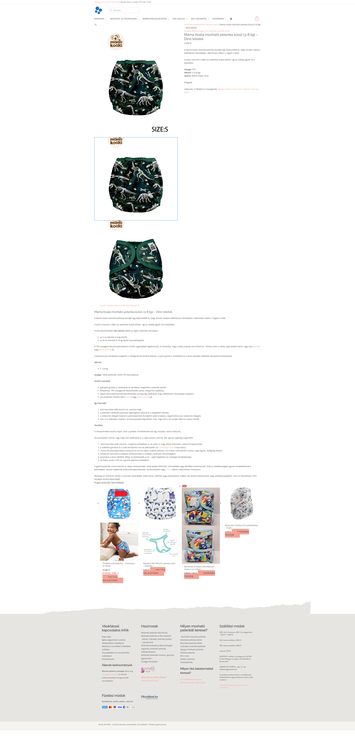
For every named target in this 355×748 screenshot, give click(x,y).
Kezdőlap (188, 24)
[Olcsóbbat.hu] (149, 695)
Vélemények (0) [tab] (133, 305)
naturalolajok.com (149, 680)
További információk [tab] (115, 305)
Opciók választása (110, 579)
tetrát (101, 349)
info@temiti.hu (100, 2)
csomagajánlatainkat (110, 674)
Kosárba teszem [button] (199, 575)
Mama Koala (212, 24)
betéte (256, 346)
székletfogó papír (167, 447)
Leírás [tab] (103, 305)
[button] (136, 24)
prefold (108, 349)
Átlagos (187, 31)
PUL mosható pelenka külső (217, 31)
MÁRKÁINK (200, 24)
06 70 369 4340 (113, 2)
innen (169, 469)
